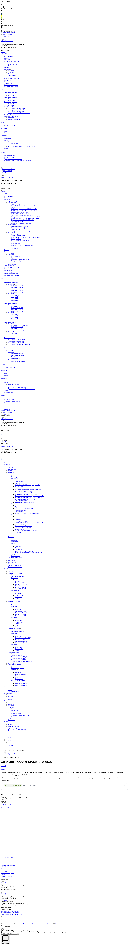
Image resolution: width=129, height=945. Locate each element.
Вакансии (7, 59)
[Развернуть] (1, 929)
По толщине (11, 95)
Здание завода (15, 229)
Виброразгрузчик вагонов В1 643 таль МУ (24, 209)
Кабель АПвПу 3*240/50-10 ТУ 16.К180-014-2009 (26, 237)
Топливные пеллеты (17, 248)
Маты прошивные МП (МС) (16, 108)
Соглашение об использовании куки (12, 914)
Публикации (4, 128)
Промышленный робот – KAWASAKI (22, 220)
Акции (3, 122)
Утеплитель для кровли (11, 92)
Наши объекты (8, 80)
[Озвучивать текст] (2, 27)
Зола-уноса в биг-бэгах (18, 235)
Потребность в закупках (11, 86)
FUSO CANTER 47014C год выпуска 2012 (24, 205)
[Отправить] (18, 934)
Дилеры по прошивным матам (17, 145)
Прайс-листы (8, 81)
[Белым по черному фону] (1, 12)
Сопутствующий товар (11, 116)
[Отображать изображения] (2, 21)
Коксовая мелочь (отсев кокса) (20, 240)
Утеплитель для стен (10, 102)
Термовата (14, 246)
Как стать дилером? (13, 142)
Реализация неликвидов (11, 61)
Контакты (7, 69)
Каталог (3, 89)
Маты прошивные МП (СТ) (16, 110)
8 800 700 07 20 (7, 34)
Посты (6, 132)
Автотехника (12, 63)
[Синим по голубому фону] (1, 14)
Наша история (8, 56)
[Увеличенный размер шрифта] (2, 7)
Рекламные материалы (11, 85)
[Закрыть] (3, 929)
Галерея (6, 67)
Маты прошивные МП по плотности (19, 113)
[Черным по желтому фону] (1, 16)
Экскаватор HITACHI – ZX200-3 (21, 223)
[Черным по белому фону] (1, 10)
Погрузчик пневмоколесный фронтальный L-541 (26, 217)
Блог (5, 131)
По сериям (11, 94)
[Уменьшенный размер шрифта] (1, 3)
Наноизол (11, 117)
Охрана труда (8, 83)
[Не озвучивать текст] (1, 29)
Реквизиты (11, 70)
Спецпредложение (9, 125)
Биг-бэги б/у (15, 234)
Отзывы (10, 74)
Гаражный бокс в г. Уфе (18, 228)
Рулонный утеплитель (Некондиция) (22, 245)
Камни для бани (16, 239)
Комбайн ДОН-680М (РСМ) (19, 212)
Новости (6, 58)
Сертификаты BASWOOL (12, 77)
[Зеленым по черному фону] (1, 18)
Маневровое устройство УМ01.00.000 (22, 215)
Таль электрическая (17, 221)
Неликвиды (11, 66)
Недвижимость (12, 64)
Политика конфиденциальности (10, 912)
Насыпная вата (15, 243)
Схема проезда (12, 75)
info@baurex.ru (5, 807)
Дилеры (3, 152)
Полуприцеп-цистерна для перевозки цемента (25, 218)
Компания (4, 53)
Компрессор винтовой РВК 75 (20, 242)
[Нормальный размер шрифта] (2, 5)
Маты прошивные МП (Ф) (16, 111)
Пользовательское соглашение (10, 911)
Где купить (11, 72)
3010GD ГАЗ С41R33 (17, 204)
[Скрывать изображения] (1, 24)
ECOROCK (7, 114)
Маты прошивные (9, 106)
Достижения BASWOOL (11, 78)
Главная (3, 52)
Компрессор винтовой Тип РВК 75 (21, 213)
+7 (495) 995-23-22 (6, 804)
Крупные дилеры (13, 143)
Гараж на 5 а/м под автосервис (20, 226)
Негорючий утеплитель (15, 119)
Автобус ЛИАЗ (15, 207)
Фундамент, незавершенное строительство (24, 231)
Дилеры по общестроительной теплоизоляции (21, 146)
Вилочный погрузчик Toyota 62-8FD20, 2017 (24, 210)
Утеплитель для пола (10, 97)
